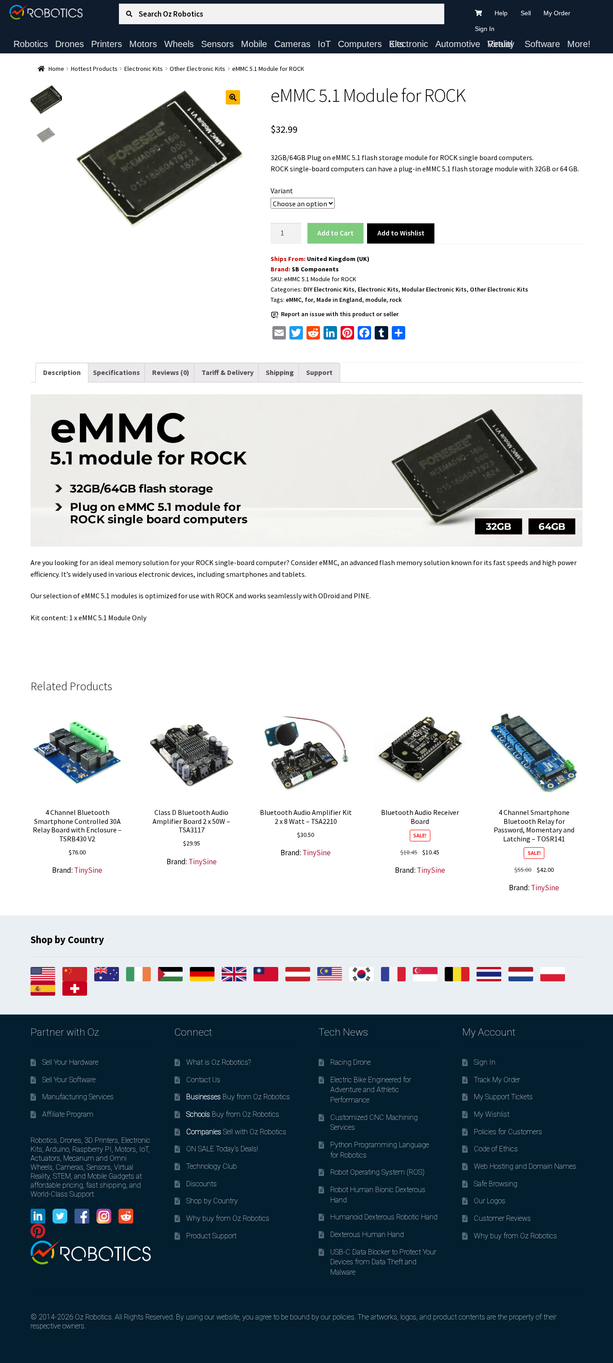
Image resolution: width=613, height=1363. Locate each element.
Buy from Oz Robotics (238, 1097)
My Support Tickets (503, 1097)
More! (579, 44)
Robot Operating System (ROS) (377, 1172)
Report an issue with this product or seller (339, 314)
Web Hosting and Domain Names (525, 1166)
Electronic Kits (408, 44)
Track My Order (497, 1080)
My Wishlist (491, 1114)
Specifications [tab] (116, 372)
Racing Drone (350, 1062)
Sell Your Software (69, 1080)
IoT (324, 44)
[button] (233, 97)
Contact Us (203, 1080)
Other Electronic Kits (197, 69)
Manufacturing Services (78, 1097)
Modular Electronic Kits (434, 289)
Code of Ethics (496, 1149)
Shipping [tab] (280, 372)
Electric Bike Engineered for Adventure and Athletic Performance (370, 1090)
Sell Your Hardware (70, 1062)
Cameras (292, 44)
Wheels (179, 44)
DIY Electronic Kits (329, 289)
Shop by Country (212, 1201)
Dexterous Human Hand (367, 1234)
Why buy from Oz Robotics (227, 1218)
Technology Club (211, 1166)
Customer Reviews (502, 1218)
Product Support (211, 1236)
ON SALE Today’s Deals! (222, 1149)
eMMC (294, 300)
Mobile (254, 44)
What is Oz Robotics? (218, 1062)
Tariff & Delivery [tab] (227, 372)
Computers (360, 44)
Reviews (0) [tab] (170, 372)
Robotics (30, 44)
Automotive (457, 44)
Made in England (339, 300)
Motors (143, 44)
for (309, 300)
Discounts (201, 1184)
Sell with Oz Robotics (236, 1132)
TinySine (88, 870)
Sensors (217, 44)
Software (542, 44)
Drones (69, 44)
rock (396, 300)
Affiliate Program (67, 1114)
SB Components (315, 269)
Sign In (485, 28)
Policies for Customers (508, 1132)
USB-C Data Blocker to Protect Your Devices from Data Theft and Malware (383, 1262)
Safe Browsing (495, 1184)
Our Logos (489, 1201)
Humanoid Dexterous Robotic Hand (384, 1217)
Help (501, 13)
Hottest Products (94, 69)
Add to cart (335, 232)
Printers (106, 44)
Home (56, 69)
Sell (526, 13)
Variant (282, 190)
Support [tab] (319, 372)
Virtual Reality (500, 44)
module (375, 300)
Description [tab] (62, 372)
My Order (556, 13)
